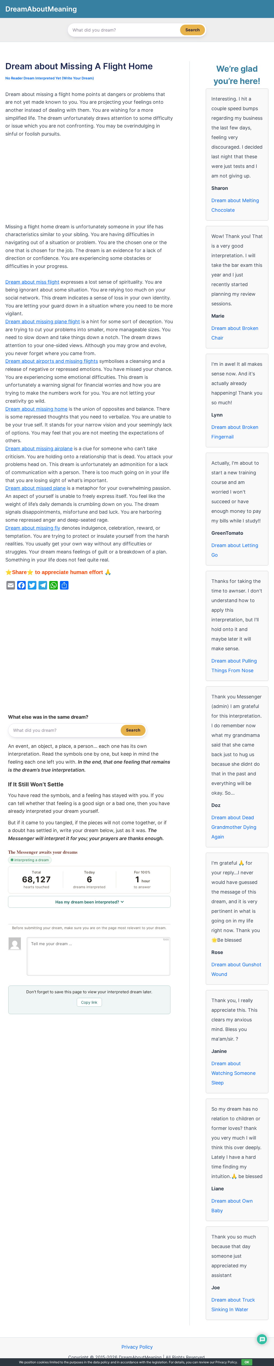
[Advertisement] (89, 183)
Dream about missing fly (32, 528)
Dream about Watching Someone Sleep (233, 1073)
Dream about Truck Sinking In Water (233, 1304)
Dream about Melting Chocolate (235, 205)
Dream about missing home (36, 409)
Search (192, 29)
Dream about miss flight (32, 282)
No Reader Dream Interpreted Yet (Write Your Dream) (49, 78)
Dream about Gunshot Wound (236, 969)
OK (247, 1362)
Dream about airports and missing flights (51, 361)
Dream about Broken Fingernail (234, 432)
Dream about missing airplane (39, 448)
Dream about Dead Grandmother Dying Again (233, 827)
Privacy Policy (137, 1347)
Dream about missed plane (35, 488)
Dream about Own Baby (232, 1205)
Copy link (89, 1002)
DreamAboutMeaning (41, 9)
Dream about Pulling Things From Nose (234, 665)
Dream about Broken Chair (234, 333)
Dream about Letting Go (234, 550)
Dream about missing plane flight (42, 321)
